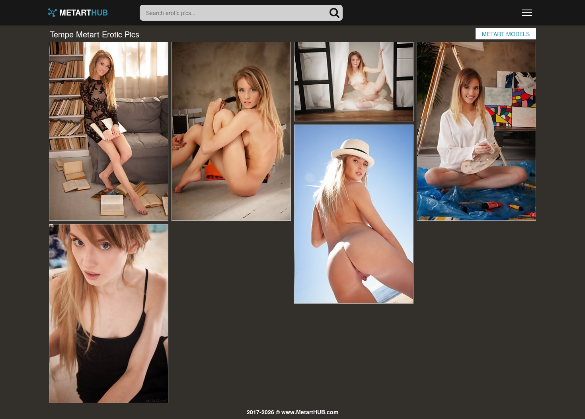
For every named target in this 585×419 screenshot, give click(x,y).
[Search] (335, 13)
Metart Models (506, 34)
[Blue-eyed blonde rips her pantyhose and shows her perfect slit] (353, 81)
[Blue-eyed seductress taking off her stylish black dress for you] (108, 313)
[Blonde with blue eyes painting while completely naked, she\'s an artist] (476, 131)
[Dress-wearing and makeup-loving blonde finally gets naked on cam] (231, 131)
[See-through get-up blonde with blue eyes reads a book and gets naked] (108, 131)
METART (82, 12)
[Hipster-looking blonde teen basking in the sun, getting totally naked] (353, 214)
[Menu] (526, 12)
